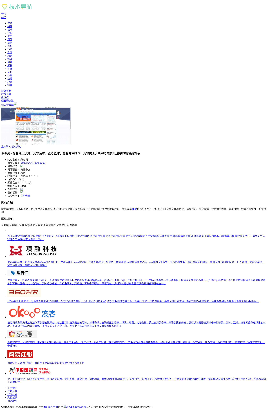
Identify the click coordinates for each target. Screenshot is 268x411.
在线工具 (6, 94)
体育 (134, 209)
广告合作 (12, 391)
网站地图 (12, 401)
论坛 (9, 46)
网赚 (9, 62)
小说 (9, 75)
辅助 (9, 26)
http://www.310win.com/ (32, 163)
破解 (9, 42)
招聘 (9, 85)
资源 (9, 23)
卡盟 (9, 36)
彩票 (9, 55)
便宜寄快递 (7, 100)
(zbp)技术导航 (50, 406)
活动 (9, 29)
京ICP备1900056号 (76, 406)
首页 (3, 14)
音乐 (9, 72)
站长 (9, 49)
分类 (3, 17)
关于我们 (12, 388)
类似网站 (17, 146)
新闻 (9, 39)
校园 (9, 81)
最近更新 (6, 90)
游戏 (9, 59)
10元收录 (12, 394)
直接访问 (6, 146)
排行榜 (5, 97)
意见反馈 (12, 397)
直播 (9, 68)
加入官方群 (7, 105)
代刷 (9, 33)
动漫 (9, 78)
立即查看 (25, 195)
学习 (9, 52)
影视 (9, 65)
